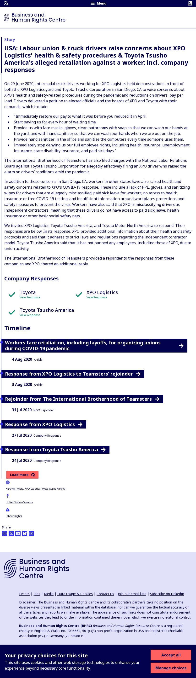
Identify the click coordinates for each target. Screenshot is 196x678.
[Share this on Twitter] (11, 533)
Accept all (171, 655)
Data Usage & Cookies (75, 593)
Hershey (10, 488)
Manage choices (170, 668)
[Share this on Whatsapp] (4, 533)
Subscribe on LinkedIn (167, 593)
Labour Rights (14, 516)
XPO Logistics (32, 488)
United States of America (19, 502)
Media (49, 593)
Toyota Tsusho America (53, 488)
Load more (19, 475)
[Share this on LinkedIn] (18, 533)
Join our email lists (132, 593)
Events (24, 593)
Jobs (36, 593)
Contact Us (105, 593)
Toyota (19, 488)
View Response (30, 297)
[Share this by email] (31, 533)
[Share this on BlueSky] (24, 533)
